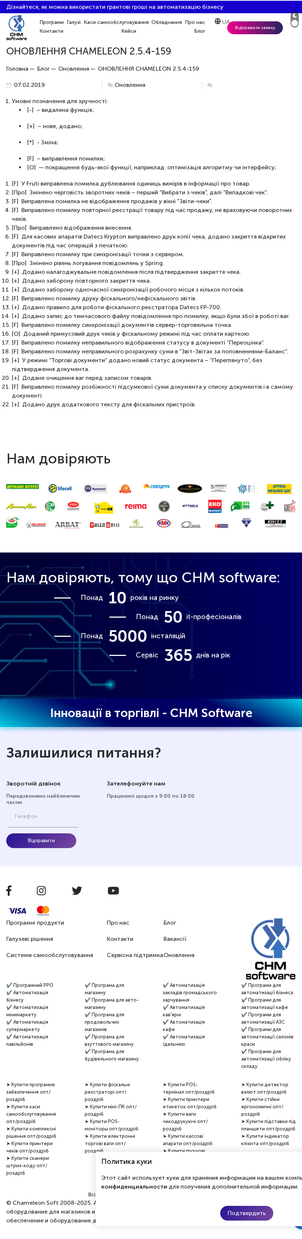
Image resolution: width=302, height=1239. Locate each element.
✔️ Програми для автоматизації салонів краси (267, 1037)
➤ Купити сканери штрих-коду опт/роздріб (27, 1165)
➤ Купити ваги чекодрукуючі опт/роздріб (185, 1121)
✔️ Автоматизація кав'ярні (184, 1011)
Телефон (26, 816)
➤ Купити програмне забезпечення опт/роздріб (30, 1092)
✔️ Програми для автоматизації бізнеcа (267, 988)
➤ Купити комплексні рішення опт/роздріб (31, 1132)
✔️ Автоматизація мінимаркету (27, 1011)
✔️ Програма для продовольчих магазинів (104, 1022)
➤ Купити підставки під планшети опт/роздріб (268, 1125)
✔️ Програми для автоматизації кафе (264, 1003)
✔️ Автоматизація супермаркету (27, 1025)
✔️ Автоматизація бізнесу (27, 996)
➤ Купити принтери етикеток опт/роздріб (190, 1103)
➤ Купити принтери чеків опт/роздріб (29, 1147)
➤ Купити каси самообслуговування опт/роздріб (31, 1114)
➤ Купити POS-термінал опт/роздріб (189, 1088)
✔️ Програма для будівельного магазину (112, 1055)
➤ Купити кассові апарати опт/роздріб (188, 1139)
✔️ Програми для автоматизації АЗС (263, 1018)
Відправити (41, 840)
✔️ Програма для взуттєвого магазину (109, 1040)
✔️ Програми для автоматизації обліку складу (266, 1059)
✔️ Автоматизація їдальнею (184, 1040)
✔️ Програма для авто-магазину (112, 1003)
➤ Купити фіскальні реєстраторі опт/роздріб (107, 1092)
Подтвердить (247, 1213)
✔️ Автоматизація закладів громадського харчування (190, 992)
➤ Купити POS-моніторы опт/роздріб (111, 1125)
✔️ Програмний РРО (29, 985)
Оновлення (130, 84)
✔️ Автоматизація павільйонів (27, 1040)
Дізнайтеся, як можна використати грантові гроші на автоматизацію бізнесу (115, 6)
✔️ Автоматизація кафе (184, 1025)
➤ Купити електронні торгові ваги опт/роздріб (110, 1143)
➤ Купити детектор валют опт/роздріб (264, 1088)
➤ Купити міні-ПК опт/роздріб (111, 1110)
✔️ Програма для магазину (104, 988)
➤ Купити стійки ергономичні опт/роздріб (262, 1107)
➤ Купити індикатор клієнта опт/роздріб (265, 1139)
